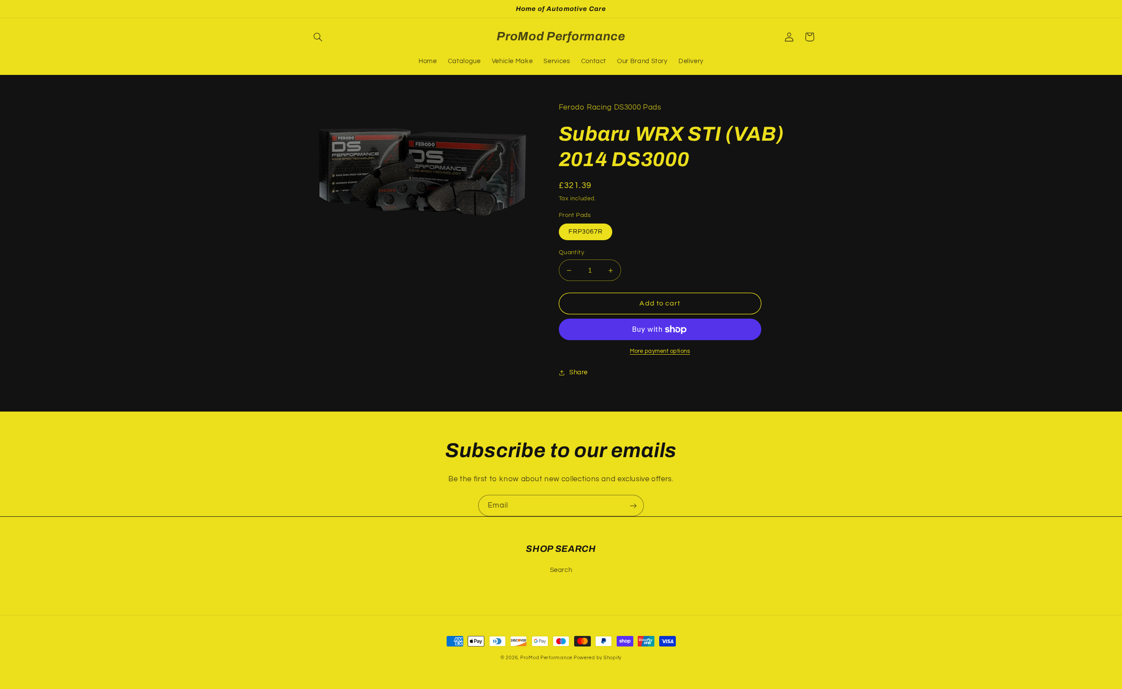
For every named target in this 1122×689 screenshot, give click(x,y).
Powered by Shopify (597, 657)
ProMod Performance (547, 657)
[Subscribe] (633, 505)
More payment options (660, 351)
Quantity (571, 252)
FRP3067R (585, 231)
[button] (318, 37)
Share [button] (578, 372)
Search (561, 570)
